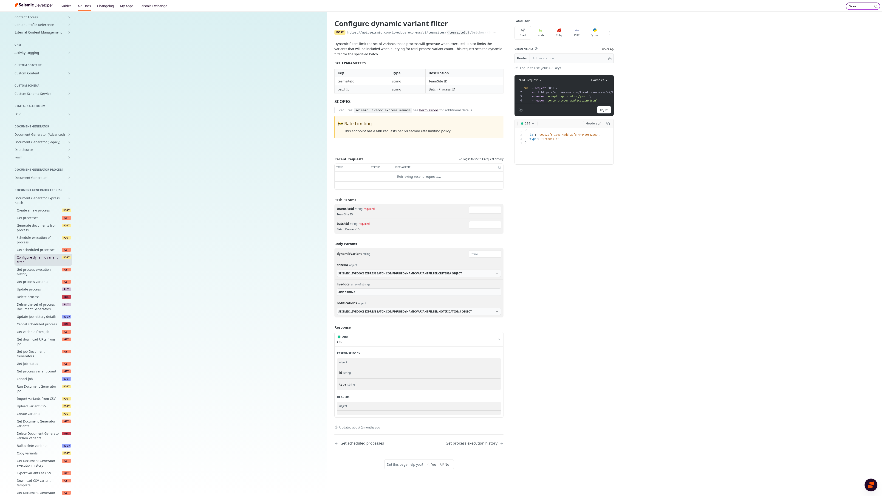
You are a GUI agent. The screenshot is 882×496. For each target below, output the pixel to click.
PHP (577, 35)
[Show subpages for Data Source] (69, 150)
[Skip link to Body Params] (331, 243)
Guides (66, 6)
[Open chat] (871, 485)
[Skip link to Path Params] (331, 199)
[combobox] (485, 210)
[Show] (610, 58)
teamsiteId (345, 208)
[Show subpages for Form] (69, 157)
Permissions (428, 110)
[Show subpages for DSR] (69, 114)
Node (540, 35)
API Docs (84, 6)
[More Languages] (609, 32)
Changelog (105, 6)
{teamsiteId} (458, 32)
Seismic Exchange (153, 6)
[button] (536, 48)
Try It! (604, 110)
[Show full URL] (494, 33)
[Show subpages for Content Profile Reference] (69, 25)
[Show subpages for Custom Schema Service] (69, 94)
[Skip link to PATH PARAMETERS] (331, 63)
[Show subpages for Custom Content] (69, 73)
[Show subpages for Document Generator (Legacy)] (69, 142)
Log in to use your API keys (540, 68)
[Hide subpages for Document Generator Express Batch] (69, 198)
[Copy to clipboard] (501, 33)
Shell (523, 35)
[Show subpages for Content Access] (69, 17)
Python (595, 35)
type (342, 384)
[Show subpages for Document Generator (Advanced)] (69, 134)
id (340, 372)
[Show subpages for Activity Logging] (69, 53)
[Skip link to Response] (331, 327)
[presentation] (592, 94)
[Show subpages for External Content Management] (69, 32)
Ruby (559, 35)
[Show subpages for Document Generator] (69, 178)
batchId (343, 223)
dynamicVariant (349, 253)
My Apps (126, 6)
